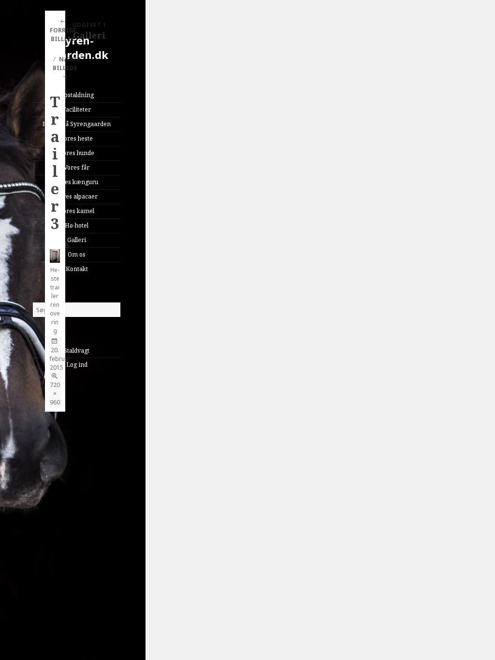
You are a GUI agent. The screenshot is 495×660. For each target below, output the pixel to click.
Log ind (76, 364)
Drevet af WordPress (78, 430)
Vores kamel (76, 211)
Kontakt (77, 269)
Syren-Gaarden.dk (76, 47)
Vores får (76, 167)
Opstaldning (77, 95)
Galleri (76, 240)
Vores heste (76, 138)
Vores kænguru (76, 182)
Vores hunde (76, 153)
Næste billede (66, 63)
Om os (77, 254)
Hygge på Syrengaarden (77, 124)
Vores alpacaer (77, 196)
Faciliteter (76, 109)
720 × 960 (55, 393)
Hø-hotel (76, 225)
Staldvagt (76, 350)
